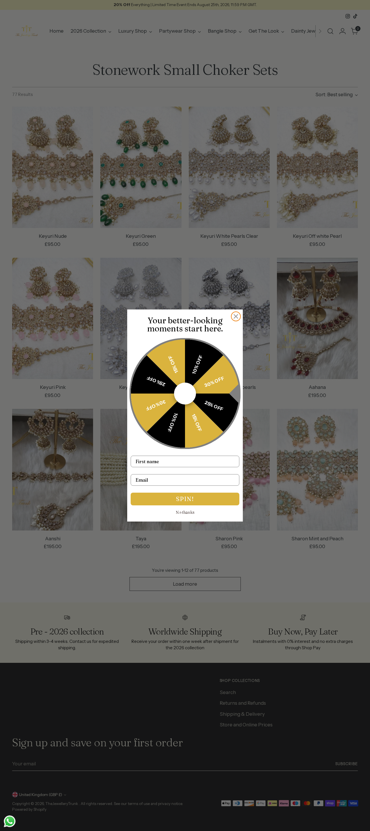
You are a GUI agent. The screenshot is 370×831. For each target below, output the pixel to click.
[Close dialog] (235, 316)
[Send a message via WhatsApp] (9, 821)
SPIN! (185, 498)
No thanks (185, 512)
